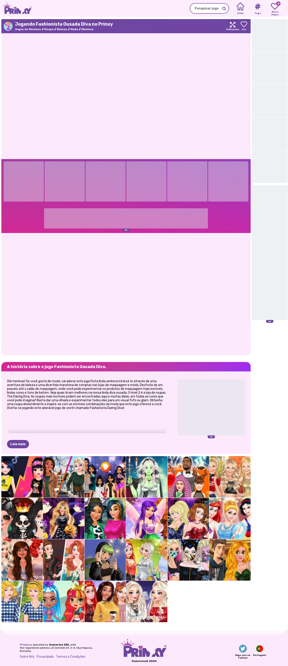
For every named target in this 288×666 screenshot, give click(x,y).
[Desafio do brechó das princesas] (22, 601)
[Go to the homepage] (16, 8)
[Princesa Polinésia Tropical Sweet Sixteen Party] (22, 560)
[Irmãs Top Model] (188, 518)
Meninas (87, 29)
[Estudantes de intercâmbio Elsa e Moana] (63, 476)
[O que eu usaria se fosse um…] (105, 476)
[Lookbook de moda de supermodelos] (230, 476)
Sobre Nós (27, 657)
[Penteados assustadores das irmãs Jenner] (188, 476)
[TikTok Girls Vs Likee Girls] (22, 476)
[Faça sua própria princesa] (230, 518)
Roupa (49, 29)
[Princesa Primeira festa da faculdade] (146, 560)
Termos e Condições (70, 657)
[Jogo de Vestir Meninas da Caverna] (63, 601)
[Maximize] (232, 26)
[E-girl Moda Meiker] (105, 560)
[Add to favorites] (244, 26)
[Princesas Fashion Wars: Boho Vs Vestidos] (63, 560)
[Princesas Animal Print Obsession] (105, 518)
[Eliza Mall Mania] (146, 601)
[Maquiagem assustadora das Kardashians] (22, 518)
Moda (74, 29)
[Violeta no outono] (146, 518)
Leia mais (18, 444)
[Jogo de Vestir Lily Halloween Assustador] (146, 476)
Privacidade (45, 657)
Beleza (62, 29)
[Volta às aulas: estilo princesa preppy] (105, 601)
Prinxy (24, 644)
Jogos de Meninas (28, 29)
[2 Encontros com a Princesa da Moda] (230, 560)
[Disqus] (126, 294)
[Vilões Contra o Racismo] (188, 560)
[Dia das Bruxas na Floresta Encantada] (63, 518)
